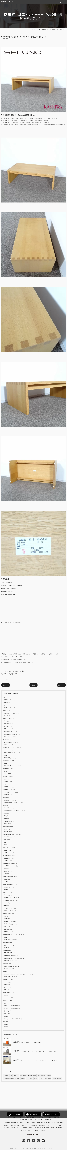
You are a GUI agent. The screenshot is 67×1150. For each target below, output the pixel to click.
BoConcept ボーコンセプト (10, 737)
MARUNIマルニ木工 (8, 871)
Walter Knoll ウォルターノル (10, 984)
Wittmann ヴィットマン (9, 995)
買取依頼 (6, 1021)
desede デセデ (7, 763)
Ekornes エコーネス (8, 776)
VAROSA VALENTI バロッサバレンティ (12, 976)
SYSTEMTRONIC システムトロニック (12, 940)
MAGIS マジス (7, 868)
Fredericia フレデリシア (9, 789)
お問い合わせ (48, 1078)
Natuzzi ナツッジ (8, 892)
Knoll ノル (6, 842)
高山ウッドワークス (9, 945)
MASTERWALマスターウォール (11, 874)
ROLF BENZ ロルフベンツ (10, 921)
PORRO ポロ (6, 905)
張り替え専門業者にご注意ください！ (13, 1005)
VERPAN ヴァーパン (8, 979)
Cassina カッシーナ (8, 745)
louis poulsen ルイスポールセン (11, 863)
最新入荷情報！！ (8, 1013)
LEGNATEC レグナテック (9, 855)
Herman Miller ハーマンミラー (10, 808)
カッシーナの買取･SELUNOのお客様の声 (11, 1078)
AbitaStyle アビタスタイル (10, 700)
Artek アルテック (8, 721)
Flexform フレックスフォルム (10, 781)
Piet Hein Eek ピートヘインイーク (11, 897)
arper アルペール (8, 715)
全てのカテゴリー (8, 697)
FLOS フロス (7, 784)
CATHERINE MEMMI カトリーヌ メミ (11, 750)
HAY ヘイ (6, 805)
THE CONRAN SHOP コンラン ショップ (12, 953)
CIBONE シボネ (7, 755)
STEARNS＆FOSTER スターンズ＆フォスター (14, 934)
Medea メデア (7, 879)
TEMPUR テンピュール (9, 947)
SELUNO (9, 622)
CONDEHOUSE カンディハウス (10, 758)
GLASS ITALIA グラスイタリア (10, 800)
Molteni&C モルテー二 (9, 887)
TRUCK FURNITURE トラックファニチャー (13, 966)
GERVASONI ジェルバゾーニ (10, 795)
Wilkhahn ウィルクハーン (9, 990)
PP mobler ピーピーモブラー (10, 908)
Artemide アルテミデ (8, 723)
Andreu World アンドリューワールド (12, 713)
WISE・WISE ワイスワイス (10, 992)
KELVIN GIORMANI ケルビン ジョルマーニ (13, 834)
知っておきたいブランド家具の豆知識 (13, 1019)
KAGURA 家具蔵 (7, 824)
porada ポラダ (7, 903)
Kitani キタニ (7, 839)
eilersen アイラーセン (9, 774)
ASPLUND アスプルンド (9, 726)
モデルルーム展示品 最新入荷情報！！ (13, 1008)
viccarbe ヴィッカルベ (9, 982)
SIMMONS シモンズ (8, 932)
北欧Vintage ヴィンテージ (10, 1011)
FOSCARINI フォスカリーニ (10, 787)
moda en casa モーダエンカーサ (11, 884)
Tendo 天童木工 (7, 950)
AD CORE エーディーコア (9, 708)
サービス (23, 1078)
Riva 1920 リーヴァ (8, 916)
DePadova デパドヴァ (9, 760)
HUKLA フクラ (7, 813)
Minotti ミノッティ (8, 882)
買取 (11, 1075)
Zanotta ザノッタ (8, 1000)
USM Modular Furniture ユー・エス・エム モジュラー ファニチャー (19, 974)
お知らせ (6, 1003)
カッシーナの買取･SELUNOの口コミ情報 (28, 1075)
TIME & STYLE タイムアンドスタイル (12, 955)
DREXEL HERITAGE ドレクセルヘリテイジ (13, 766)
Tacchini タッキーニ (8, 942)
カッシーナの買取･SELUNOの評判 (44, 1075)
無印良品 (6, 1016)
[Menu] (64, 2)
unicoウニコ (7, 971)
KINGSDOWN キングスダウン (10, 837)
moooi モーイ (7, 889)
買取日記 (6, 1024)
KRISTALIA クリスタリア (9, 847)
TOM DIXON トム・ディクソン (10, 961)
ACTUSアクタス (7, 702)
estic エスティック (8, 779)
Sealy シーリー (7, 926)
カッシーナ (6, 1075)
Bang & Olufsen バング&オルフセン (12, 734)
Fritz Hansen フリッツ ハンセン (11, 792)
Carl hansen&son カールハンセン (11, 742)
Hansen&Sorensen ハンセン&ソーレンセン (13, 802)
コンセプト (16, 1075)
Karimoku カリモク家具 (9, 826)
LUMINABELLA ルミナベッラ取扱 (11, 866)
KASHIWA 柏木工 (4, 679)
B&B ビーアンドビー (9, 729)
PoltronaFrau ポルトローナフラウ (11, 900)
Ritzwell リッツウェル (9, 913)
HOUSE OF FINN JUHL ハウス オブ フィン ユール (14, 810)
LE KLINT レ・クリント (9, 853)
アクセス (36, 1078)
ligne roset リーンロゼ (9, 858)
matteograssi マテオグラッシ (10, 876)
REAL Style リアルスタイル (10, 911)
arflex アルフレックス (9, 718)
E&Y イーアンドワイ (8, 768)
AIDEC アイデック (8, 710)
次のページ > (61, 685)
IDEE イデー (6, 818)
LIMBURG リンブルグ (8, 861)
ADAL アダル (7, 705)
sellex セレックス (8, 929)
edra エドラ (6, 771)
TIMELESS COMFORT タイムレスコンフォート (14, 958)
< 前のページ (6, 685)
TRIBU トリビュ (7, 963)
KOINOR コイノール (8, 845)
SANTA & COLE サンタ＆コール (11, 924)
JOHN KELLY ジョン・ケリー (10, 821)
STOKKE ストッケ (8, 937)
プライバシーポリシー (57, 1078)
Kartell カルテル (7, 829)
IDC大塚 (6, 816)
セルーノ (41, 1078)
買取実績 (6, 1027)
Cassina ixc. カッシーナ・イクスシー (12, 747)
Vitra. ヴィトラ (7, 987)
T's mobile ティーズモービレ (10, 969)
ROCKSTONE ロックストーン (10, 918)
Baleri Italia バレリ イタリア (10, 731)
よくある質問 (29, 1078)
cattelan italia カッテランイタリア (12, 752)
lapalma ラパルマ (8, 850)
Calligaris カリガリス (9, 739)
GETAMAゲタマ (7, 797)
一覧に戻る (33, 685)
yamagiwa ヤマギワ (8, 998)
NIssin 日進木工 (8, 895)
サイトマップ (44, 1130)
